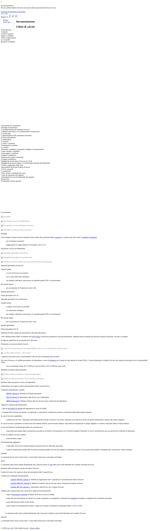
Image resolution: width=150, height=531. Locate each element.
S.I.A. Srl (10, 528)
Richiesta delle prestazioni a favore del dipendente (22, 374)
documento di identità (15, 408)
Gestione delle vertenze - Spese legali (17, 353)
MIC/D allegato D (12, 397)
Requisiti (7, 217)
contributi (73, 498)
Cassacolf (57, 237)
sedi (51, 465)
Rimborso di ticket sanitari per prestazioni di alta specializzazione (28, 262)
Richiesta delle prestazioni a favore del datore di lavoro (24, 379)
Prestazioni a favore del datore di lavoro (18, 225)
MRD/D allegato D (13, 401)
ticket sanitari (36, 336)
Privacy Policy (35, 528)
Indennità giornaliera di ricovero (16, 253)
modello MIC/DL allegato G (20, 487)
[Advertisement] (9, 78)
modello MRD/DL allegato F (21, 483)
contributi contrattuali (89, 237)
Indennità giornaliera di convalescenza (18, 257)
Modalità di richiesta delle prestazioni (17, 230)
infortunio (52, 360)
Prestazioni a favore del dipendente (17, 221)
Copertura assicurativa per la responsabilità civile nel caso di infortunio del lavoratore (35, 348)
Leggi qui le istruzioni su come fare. (13, 12)
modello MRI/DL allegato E (20, 480)
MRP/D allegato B (12, 393)
